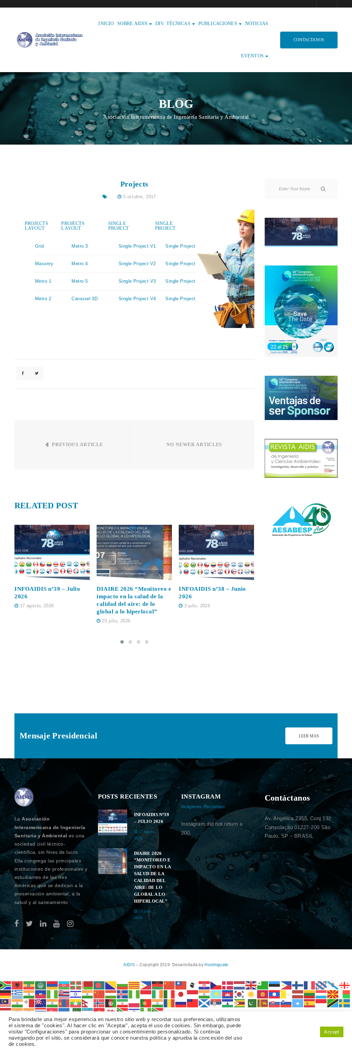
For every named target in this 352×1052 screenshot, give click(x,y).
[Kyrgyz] (263, 994)
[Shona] (239, 1003)
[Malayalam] (17, 1003)
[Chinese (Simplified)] (169, 985)
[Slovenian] (286, 1003)
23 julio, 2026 (116, 620)
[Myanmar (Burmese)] (76, 1003)
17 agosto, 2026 (37, 605)
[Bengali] (99, 985)
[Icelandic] (123, 994)
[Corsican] (193, 985)
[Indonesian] (146, 994)
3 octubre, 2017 (139, 196)
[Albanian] (17, 985)
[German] (6, 994)
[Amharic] (29, 985)
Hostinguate (216, 964)
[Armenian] (52, 985)
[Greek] (17, 994)
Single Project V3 (137, 281)
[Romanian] (169, 1003)
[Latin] (286, 994)
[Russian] (181, 1003)
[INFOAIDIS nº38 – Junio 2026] (216, 552)
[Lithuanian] (310, 994)
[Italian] (169, 994)
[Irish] (158, 994)
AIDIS (129, 964)
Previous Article (77, 444)
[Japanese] (181, 994)
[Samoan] (193, 1003)
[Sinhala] (263, 1003)
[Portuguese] (146, 1003)
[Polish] (134, 1003)
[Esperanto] (263, 985)
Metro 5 (80, 281)
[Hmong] (99, 994)
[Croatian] (204, 985)
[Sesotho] (228, 1003)
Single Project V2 (137, 263)
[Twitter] (29, 923)
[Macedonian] (333, 994)
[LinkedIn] (43, 923)
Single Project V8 (184, 298)
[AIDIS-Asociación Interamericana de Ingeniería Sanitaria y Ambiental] (48, 39)
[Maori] (41, 1003)
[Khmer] (228, 994)
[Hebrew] (76, 994)
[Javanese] (193, 994)
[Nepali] (88, 1003)
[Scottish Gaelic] (204, 1003)
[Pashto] (111, 1003)
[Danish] (228, 985)
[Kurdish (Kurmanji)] (251, 994)
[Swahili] (333, 1003)
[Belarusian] (88, 985)
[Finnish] (298, 985)
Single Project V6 (184, 263)
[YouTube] (56, 923)
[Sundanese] (321, 1003)
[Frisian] (321, 985)
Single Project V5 (184, 246)
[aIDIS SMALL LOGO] (24, 797)
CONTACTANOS (309, 39)
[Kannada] (204, 994)
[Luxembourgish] (321, 994)
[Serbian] (216, 1003)
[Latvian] (298, 994)
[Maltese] (29, 1003)
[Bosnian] (111, 985)
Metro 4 (80, 263)
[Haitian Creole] (41, 994)
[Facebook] (16, 923)
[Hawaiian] (64, 994)
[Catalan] (134, 985)
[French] (310, 985)
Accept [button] (331, 1031)
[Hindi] (88, 994)
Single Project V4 (137, 298)
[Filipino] (286, 985)
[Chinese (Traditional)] (181, 985)
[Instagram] (70, 923)
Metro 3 (80, 246)
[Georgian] (345, 985)
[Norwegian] (99, 1003)
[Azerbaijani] (64, 985)
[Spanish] (310, 1003)
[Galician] (333, 985)
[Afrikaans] (6, 985)
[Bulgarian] (123, 985)
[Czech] (216, 985)
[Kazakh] (216, 994)
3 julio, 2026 (197, 605)
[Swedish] (345, 1003)
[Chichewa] (158, 985)
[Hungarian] (111, 994)
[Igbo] (134, 994)
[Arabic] (41, 985)
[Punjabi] (158, 1003)
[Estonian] (274, 985)
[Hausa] (52, 994)
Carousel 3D (85, 298)
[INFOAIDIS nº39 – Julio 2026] (52, 552)
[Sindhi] (251, 1003)
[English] (251, 985)
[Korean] (239, 994)
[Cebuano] (146, 985)
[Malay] (6, 1003)
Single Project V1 (137, 246)
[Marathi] (52, 1003)
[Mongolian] (64, 1003)
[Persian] (123, 1003)
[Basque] (76, 985)
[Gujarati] (29, 994)
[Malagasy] (345, 994)
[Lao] (274, 994)
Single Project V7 (184, 281)
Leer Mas (309, 736)
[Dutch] (239, 985)
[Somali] (298, 1003)
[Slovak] (274, 1003)
